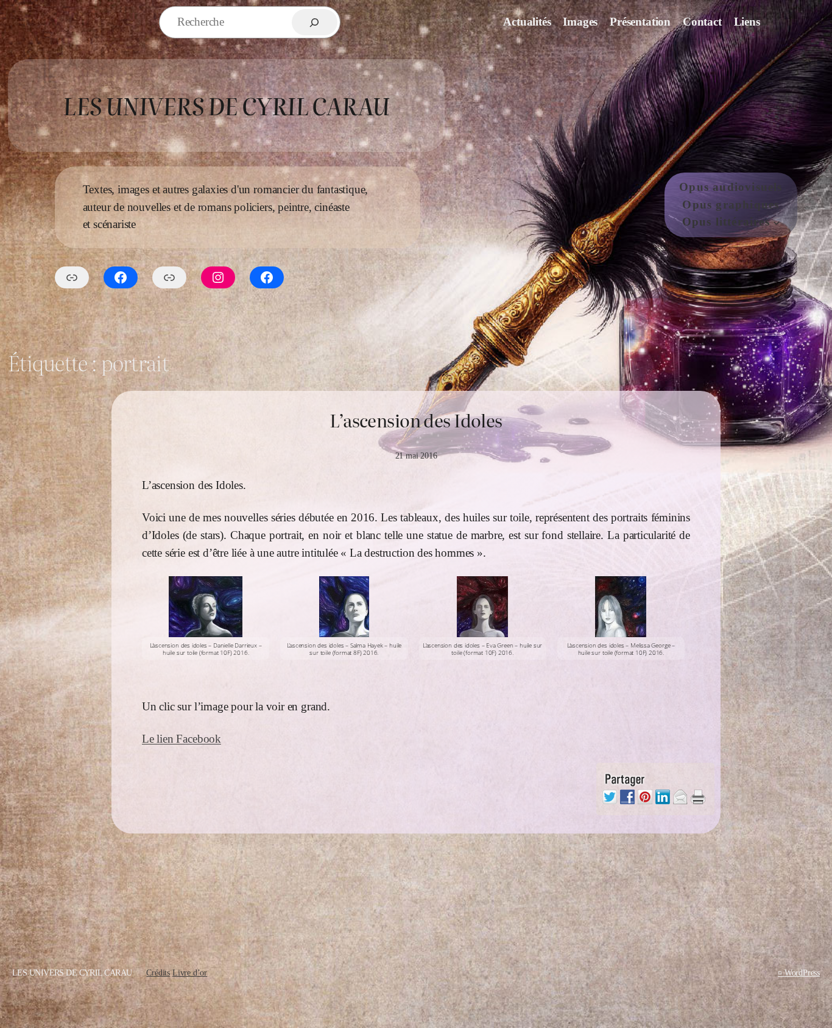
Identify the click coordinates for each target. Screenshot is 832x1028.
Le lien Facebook (181, 738)
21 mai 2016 (416, 455)
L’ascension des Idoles (416, 420)
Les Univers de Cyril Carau (226, 105)
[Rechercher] (314, 22)
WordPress (802, 972)
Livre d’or (189, 972)
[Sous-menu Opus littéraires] (776, 222)
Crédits (158, 972)
